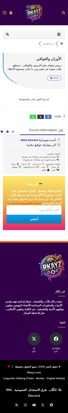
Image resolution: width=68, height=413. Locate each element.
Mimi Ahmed (29, 140)
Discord (34, 395)
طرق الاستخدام (38, 390)
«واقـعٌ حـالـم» (34, 145)
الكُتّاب (53, 390)
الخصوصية (20, 390)
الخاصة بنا (13, 203)
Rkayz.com (34, 372)
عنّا (60, 390)
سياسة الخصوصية (30, 203)
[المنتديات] (61, 43)
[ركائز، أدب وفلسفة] (34, 13)
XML (9, 390)
